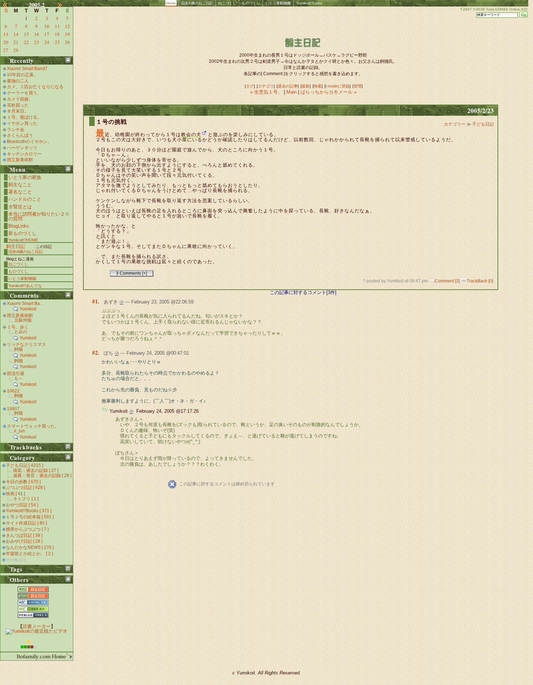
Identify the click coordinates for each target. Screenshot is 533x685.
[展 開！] (68, 446)
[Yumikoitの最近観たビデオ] (36, 631)
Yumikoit (28, 308)
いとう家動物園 (278, 3)
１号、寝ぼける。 (24, 117)
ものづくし (251, 3)
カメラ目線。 (20, 99)
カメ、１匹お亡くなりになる (35, 86)
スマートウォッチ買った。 (33, 426)
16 (36, 34)
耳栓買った (18, 105)
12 (67, 26)
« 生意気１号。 (267, 92)
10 (46, 26)
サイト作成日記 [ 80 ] (26, 523)
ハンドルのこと (24, 199)
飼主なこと (20, 184)
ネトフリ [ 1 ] (25, 498)
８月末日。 (18, 111)
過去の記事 (288, 86)
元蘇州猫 (23, 320)
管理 (357, 86)
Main (291, 92)
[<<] (9, 5)
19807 (13, 408)
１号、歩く (18, 327)
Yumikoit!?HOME (23, 240)
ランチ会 (15, 129)
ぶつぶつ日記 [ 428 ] (25, 487)
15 (26, 34)
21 (15, 42)
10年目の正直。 (22, 74)
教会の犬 (191, 134)
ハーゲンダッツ (22, 147)
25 (57, 42)
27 (5, 50)
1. (97, 301)
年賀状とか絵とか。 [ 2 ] (29, 553)
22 (26, 42)
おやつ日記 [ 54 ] (22, 504)
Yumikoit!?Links (309, 3)
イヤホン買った (22, 123)
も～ (18, 378)
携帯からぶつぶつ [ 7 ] (27, 529)
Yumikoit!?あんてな (25, 286)
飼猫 (18, 349)
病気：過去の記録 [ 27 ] (35, 470)
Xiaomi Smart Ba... (25, 303)
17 (46, 34)
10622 (13, 391)
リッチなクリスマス (26, 344)
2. (97, 352)
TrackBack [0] (480, 281)
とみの (20, 331)
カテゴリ (266, 86)
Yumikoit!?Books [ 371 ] (28, 510)
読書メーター (36, 626)
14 (15, 34)
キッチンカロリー (24, 153)
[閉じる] (68, 59)
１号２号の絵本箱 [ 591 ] (30, 516)
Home (171, 3)
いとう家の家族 (24, 177)
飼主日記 (15, 246)
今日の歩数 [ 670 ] (23, 481)
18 (57, 34)
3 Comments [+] (131, 273)
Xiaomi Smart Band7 (27, 68)
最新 (306, 86)
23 (36, 42)
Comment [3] (447, 281)
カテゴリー (455, 124)
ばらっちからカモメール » (328, 92)
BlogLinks (18, 226)
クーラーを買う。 (24, 92)
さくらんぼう (20, 135)
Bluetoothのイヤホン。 (29, 141)
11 (57, 26)
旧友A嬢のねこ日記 (197, 3)
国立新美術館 (20, 159)
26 (67, 42)
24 (46, 42)
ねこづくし (227, 3)
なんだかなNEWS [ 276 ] (30, 547)
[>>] (64, 5)
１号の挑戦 (111, 122)
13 (5, 34)
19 (67, 34)
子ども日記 (483, 124)
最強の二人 (18, 80)
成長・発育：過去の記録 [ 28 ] (42, 475)
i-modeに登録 (338, 86)
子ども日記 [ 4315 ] (24, 465)
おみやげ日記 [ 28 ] (24, 541)
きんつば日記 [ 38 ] (24, 535)
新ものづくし (22, 233)
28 (15, 50)
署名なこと (20, 192)
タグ (250, 86)
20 (5, 42)
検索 (318, 86)
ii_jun (19, 430)
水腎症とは (20, 206)
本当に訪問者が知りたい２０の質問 (39, 216)
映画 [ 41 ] (15, 493)
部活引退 (15, 373)
